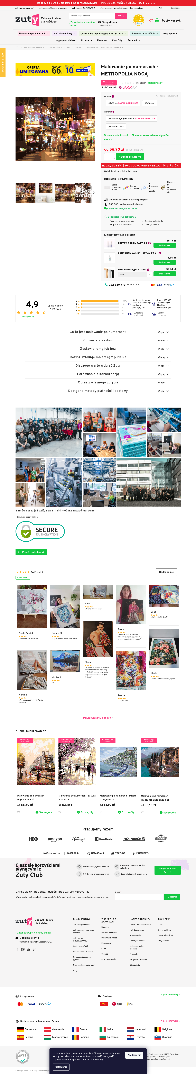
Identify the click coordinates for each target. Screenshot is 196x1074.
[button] (166, 572)
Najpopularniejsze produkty (137, 947)
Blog (75, 970)
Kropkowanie (135, 935)
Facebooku (73, 853)
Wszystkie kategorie (138, 959)
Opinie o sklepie (164, 930)
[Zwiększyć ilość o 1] (114, 155)
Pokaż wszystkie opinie (97, 717)
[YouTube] (28, 949)
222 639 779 (117, 284)
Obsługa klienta (109, 22)
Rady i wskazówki (80, 946)
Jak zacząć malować (82, 924)
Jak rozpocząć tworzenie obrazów (53, 8)
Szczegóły (45, 812)
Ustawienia (61, 1067)
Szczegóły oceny (155, 83)
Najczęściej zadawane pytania (82, 958)
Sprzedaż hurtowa (165, 935)
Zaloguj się (172, 897)
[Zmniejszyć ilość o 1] (114, 158)
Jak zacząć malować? (24, 8)
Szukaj (121, 16)
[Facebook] (17, 949)
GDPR (103, 948)
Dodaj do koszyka (130, 156)
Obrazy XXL (135, 965)
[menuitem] (34, 33)
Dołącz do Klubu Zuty (167, 870)
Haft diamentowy (137, 930)
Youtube (120, 853)
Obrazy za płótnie (137, 940)
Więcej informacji (169, 994)
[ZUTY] (35, 921)
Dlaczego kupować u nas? (84, 965)
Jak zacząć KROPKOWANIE (83, 8)
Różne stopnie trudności (83, 951)
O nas (160, 924)
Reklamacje (106, 943)
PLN (161, 8)
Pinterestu (142, 853)
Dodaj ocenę (28, 316)
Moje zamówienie (108, 959)
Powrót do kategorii (33, 552)
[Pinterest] (34, 949)
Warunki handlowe (108, 932)
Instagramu (97, 853)
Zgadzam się (134, 1055)
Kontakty (105, 927)
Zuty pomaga (163, 940)
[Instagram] (23, 949)
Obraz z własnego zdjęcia (140, 924)
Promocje (134, 954)
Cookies (104, 954)
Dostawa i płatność (109, 938)
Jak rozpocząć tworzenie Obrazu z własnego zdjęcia (122, 8)
